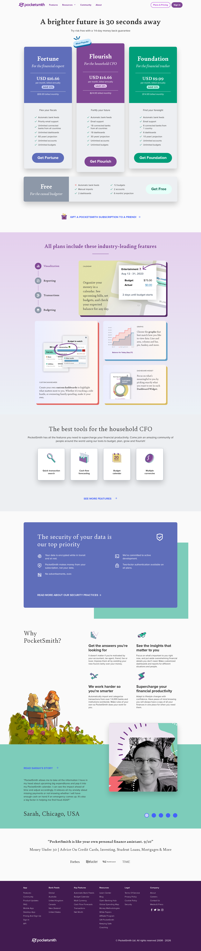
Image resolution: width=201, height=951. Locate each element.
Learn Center (105, 893)
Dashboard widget (145, 371)
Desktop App (29, 912)
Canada (52, 904)
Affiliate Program (106, 916)
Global (52, 893)
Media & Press (156, 904)
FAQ (25, 904)
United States (55, 912)
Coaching (103, 927)
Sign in (177, 5)
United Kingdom (56, 900)
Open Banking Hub (108, 900)
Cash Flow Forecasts (83, 904)
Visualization (51, 266)
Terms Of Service (132, 893)
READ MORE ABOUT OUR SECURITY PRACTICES (68, 594)
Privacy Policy (131, 896)
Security (128, 904)
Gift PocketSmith (106, 919)
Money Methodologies (109, 908)
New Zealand (55, 908)
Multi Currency (80, 900)
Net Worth (78, 912)
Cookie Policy (131, 900)
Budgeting (50, 310)
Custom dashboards (48, 382)
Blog (101, 896)
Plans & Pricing (160, 5)
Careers (153, 896)
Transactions (51, 295)
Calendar (87, 266)
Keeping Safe (105, 923)
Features (53, 5)
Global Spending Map (109, 904)
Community (85, 5)
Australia (52, 896)
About (99, 5)
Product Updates (30, 900)
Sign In (26, 919)
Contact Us (155, 900)
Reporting (50, 280)
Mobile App (28, 908)
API (24, 923)
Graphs (140, 327)
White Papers (105, 912)
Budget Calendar (81, 896)
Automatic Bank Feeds (84, 893)
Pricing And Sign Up (32, 916)
